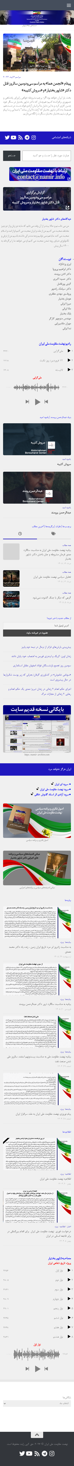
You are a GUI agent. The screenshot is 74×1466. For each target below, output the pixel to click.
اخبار (69, 1227)
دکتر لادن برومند (62, 274)
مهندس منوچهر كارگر (60, 318)
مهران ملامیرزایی (62, 323)
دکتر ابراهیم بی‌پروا (62, 269)
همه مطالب (66, 545)
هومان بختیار (64, 298)
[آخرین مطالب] (20, 534)
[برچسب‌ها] (54, 534)
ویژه (62, 942)
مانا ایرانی (66, 308)
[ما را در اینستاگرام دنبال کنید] (33, 137)
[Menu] (69, 5)
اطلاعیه (68, 1174)
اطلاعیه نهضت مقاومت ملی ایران (55, 1179)
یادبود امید (66, 459)
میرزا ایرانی (65, 303)
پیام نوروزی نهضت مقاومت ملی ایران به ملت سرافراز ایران (43, 1114)
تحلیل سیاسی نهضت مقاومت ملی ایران (52, 577)
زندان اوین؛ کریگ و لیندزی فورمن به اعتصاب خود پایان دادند (41, 656)
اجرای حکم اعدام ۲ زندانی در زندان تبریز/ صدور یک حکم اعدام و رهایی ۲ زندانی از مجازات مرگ (39, 692)
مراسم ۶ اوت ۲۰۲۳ (12, 77)
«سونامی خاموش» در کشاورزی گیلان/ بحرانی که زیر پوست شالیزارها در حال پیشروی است (37, 677)
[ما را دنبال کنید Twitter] (7, 137)
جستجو (11, 155)
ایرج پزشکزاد (65, 264)
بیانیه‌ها (68, 942)
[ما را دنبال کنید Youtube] (13, 137)
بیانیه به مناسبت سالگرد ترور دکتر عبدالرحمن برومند (45, 1004)
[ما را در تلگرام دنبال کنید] (26, 137)
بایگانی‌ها (67, 1397)
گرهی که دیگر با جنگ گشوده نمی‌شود (52, 597)
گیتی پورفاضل (64, 284)
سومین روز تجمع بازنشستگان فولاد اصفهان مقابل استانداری (42, 665)
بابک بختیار (65, 313)
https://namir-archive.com (37, 755)
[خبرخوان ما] (20, 137)
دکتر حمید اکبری (62, 279)
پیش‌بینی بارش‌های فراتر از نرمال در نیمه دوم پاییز (46, 647)
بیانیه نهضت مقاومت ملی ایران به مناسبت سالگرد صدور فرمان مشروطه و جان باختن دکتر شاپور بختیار (47, 555)
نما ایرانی (66, 328)
